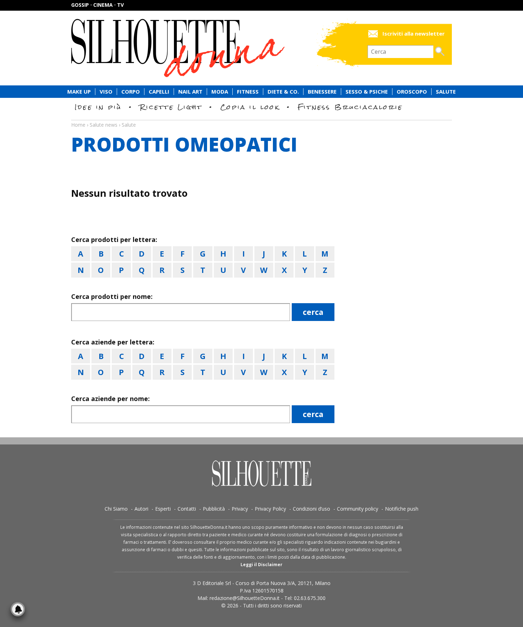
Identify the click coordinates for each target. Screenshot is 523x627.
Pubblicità (214, 508)
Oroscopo (412, 91)
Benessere (322, 91)
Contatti (187, 508)
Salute (446, 91)
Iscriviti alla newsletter (413, 33)
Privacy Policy (270, 508)
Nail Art (190, 91)
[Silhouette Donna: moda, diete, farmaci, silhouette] (208, 48)
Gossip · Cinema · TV (97, 4)
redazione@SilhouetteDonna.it (245, 598)
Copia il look (250, 107)
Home (78, 124)
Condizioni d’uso (311, 508)
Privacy (240, 508)
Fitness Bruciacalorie (350, 107)
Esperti (163, 508)
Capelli (159, 91)
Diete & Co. (283, 91)
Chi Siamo (116, 508)
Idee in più (98, 107)
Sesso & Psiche (366, 91)
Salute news (261, 118)
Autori (141, 508)
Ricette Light (171, 107)
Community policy (357, 508)
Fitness (248, 91)
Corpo (130, 91)
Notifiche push (401, 508)
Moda (219, 91)
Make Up (79, 91)
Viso (106, 91)
